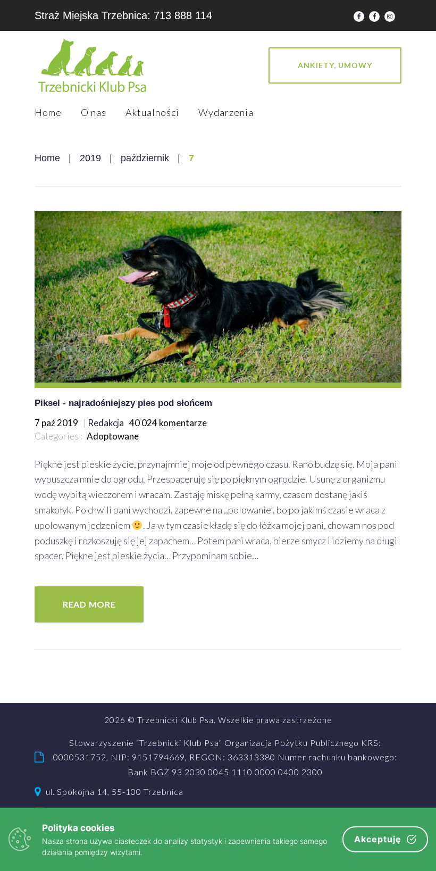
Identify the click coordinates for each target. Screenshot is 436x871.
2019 (90, 158)
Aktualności (152, 112)
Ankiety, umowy (335, 65)
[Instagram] (389, 16)
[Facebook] (359, 16)
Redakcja (106, 422)
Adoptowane (113, 436)
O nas (93, 112)
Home (48, 112)
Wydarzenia (226, 112)
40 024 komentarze (168, 422)
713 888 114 (183, 15)
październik (145, 158)
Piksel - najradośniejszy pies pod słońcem (123, 403)
